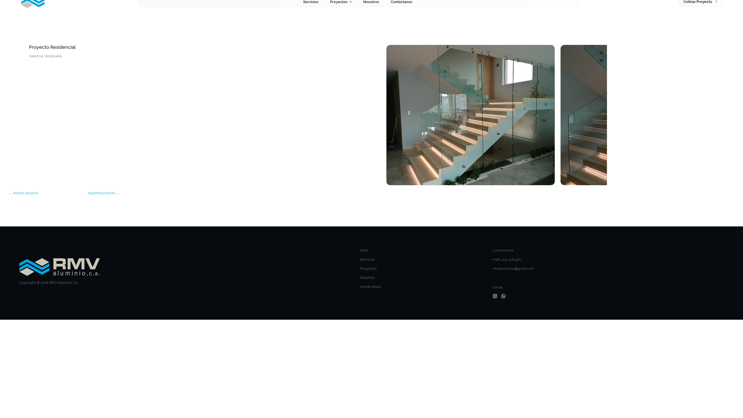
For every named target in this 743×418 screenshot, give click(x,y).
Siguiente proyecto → (103, 193)
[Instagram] (495, 296)
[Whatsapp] (503, 296)
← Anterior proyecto (23, 193)
